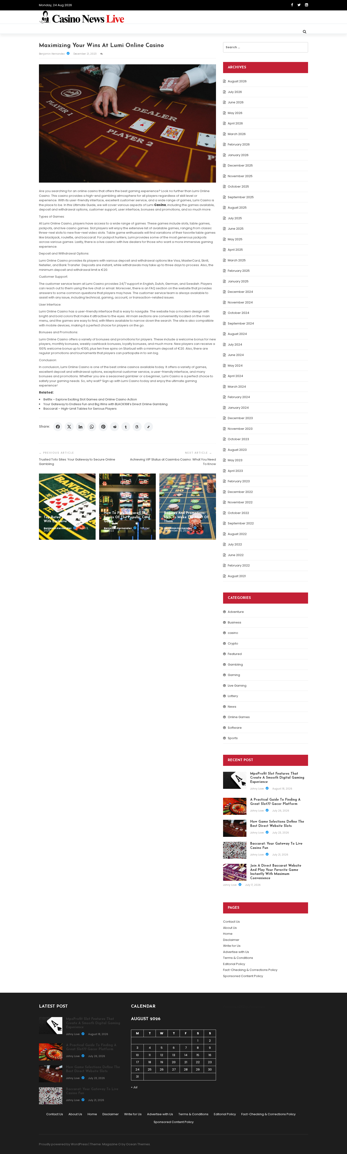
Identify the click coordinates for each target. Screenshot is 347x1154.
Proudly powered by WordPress (63, 1144)
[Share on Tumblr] (125, 426)
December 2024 (240, 292)
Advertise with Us (236, 952)
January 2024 (238, 407)
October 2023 (238, 439)
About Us (230, 928)
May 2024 (235, 365)
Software (235, 727)
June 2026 (236, 102)
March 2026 (237, 134)
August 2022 (237, 534)
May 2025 (235, 239)
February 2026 (239, 144)
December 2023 (240, 418)
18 (149, 1062)
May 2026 (235, 113)
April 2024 (235, 376)
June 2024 (236, 355)
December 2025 (240, 165)
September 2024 (241, 323)
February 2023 (239, 481)
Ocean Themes (138, 1144)
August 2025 (237, 207)
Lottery (233, 696)
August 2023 (237, 450)
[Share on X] (69, 426)
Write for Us (232, 945)
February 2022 (239, 565)
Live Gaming (237, 685)
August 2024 (237, 334)
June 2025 (236, 228)
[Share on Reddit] (114, 426)
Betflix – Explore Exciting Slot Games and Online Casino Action (90, 399)
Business (234, 622)
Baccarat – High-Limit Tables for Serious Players (80, 408)
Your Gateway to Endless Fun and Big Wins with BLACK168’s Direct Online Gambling (105, 404)
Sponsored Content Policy (243, 976)
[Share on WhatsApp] (91, 426)
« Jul (134, 1087)
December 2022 (240, 492)
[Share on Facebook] (57, 426)
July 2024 (235, 344)
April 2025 (235, 249)
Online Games (239, 717)
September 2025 (241, 197)
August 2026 (237, 81)
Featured (235, 654)
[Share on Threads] (137, 426)
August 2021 (237, 576)
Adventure (236, 612)
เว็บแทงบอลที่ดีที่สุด (236, 1007)
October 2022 (238, 513)
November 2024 (240, 302)
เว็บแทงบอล (257, 1007)
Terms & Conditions (238, 958)
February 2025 (239, 270)
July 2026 (235, 92)
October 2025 (238, 186)
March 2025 (237, 260)
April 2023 (235, 471)
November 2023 (240, 428)
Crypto (233, 643)
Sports (233, 738)
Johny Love (257, 788)
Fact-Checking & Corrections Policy (250, 970)
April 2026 (235, 123)
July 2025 (235, 218)
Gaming (234, 675)
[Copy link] (148, 426)
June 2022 (236, 555)
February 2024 (239, 397)
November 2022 (240, 502)
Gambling (235, 664)
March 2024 (237, 386)
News (232, 706)
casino (233, 633)
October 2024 (238, 313)
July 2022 (235, 544)
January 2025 (238, 281)
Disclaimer (231, 940)
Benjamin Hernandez (52, 54)
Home (228, 933)
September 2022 (241, 523)
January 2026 (238, 155)
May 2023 (235, 460)
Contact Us (231, 921)
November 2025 (240, 176)
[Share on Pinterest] (103, 426)
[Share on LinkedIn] (80, 426)
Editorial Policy (234, 964)
